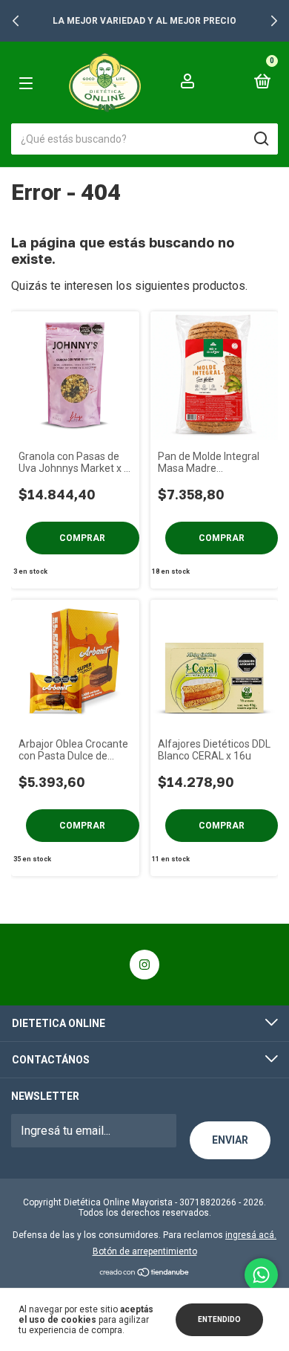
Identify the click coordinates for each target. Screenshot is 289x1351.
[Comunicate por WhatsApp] (261, 1275)
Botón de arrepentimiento (145, 1251)
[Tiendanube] (145, 1273)
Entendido (219, 1319)
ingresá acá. (250, 1235)
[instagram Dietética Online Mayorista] (144, 964)
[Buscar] (260, 139)
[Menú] (37, 83)
